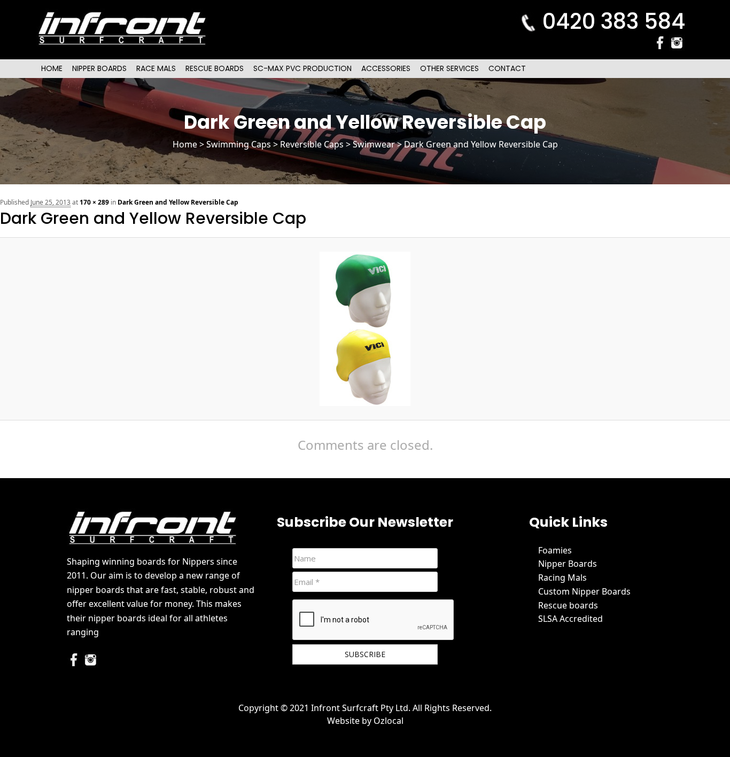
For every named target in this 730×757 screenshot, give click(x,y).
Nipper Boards (99, 68)
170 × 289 (94, 202)
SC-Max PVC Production (302, 68)
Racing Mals (562, 577)
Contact (507, 68)
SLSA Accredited (570, 619)
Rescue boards (568, 605)
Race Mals (156, 68)
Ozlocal (388, 721)
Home (52, 68)
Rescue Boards (214, 68)
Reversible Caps (312, 144)
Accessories (385, 68)
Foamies (555, 550)
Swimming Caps (238, 144)
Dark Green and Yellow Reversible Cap (178, 202)
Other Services (449, 68)
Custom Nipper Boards (584, 591)
